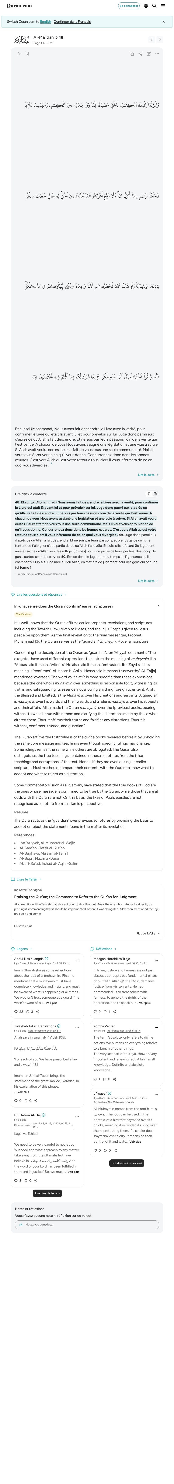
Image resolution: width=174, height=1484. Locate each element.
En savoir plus (23, 926)
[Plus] (157, 53)
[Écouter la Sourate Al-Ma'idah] (18, 53)
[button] (153, 105)
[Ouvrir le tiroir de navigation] (163, 5)
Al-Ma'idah (44, 37)
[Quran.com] (19, 6)
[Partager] (140, 53)
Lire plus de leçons (47, 1193)
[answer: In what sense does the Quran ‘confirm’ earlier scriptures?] (87, 741)
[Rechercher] (154, 5)
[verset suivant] (159, 39)
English (45, 22)
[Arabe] (149, 494)
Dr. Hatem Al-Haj (27, 1115)
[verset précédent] (151, 39)
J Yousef (100, 1093)
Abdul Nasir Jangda (29, 959)
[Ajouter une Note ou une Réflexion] (149, 53)
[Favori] (27, 53)
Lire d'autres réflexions (126, 1163)
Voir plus (52, 1003)
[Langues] (146, 5)
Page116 (39, 43)
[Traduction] (155, 494)
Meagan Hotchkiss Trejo (112, 959)
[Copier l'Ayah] (131, 53)
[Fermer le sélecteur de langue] (163, 21)
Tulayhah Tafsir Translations (35, 1026)
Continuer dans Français (72, 22)
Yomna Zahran (104, 1026)
